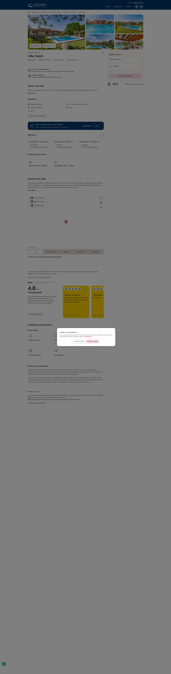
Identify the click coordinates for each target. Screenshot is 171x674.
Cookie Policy (87, 336)
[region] (86, 337)
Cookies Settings (79, 341)
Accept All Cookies (92, 341)
